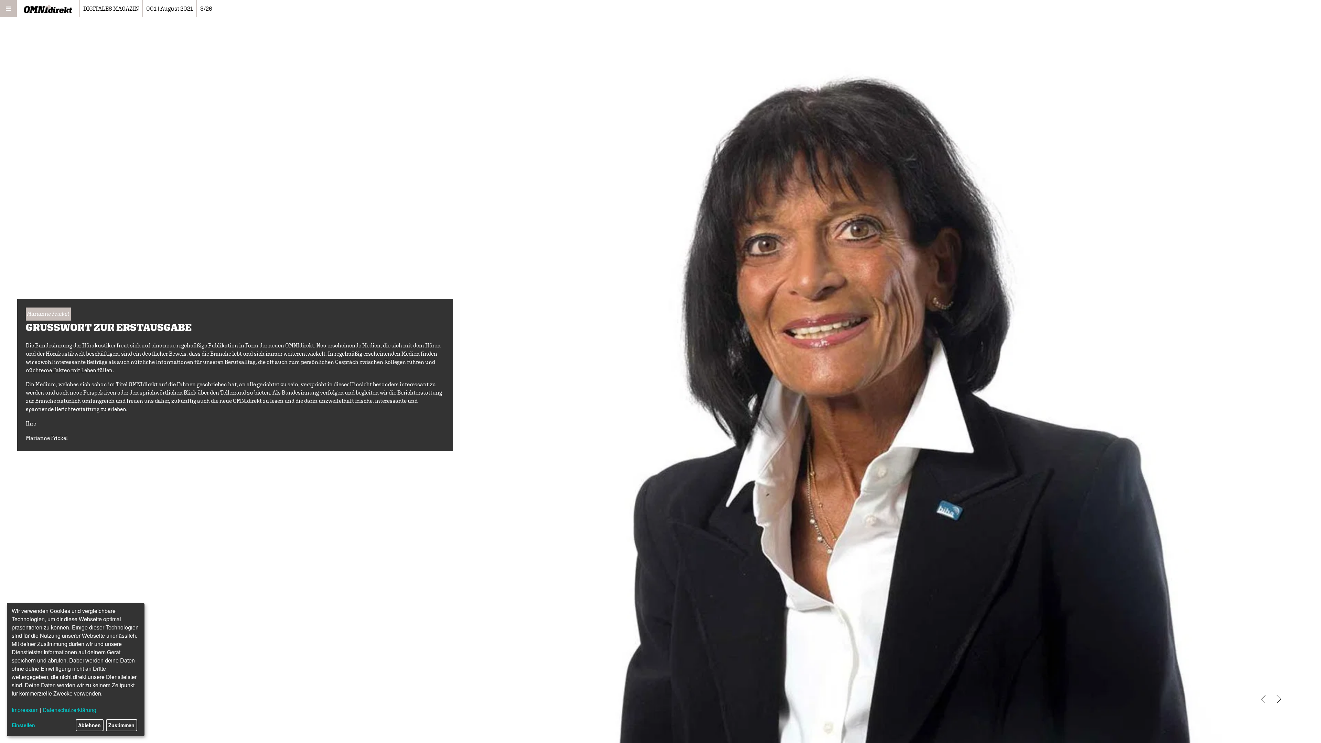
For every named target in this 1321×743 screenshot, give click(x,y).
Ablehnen (89, 725)
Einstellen (23, 725)
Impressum (25, 710)
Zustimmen (121, 725)
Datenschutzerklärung (69, 710)
